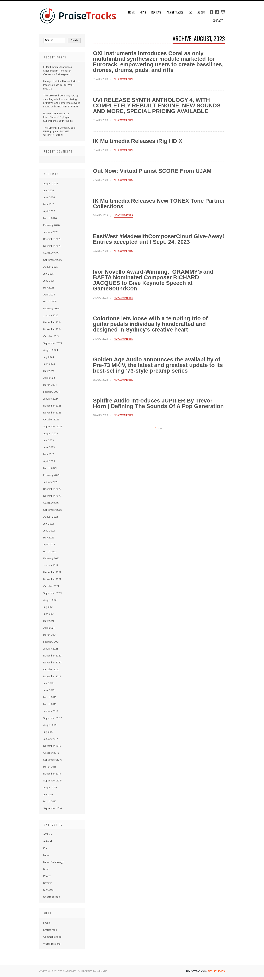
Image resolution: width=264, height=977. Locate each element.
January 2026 (50, 232)
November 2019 (52, 676)
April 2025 (49, 295)
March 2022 (50, 551)
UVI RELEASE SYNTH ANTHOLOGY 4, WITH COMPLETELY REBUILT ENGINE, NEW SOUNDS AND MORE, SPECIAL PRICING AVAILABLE (157, 105)
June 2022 (49, 531)
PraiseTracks (174, 12)
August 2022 (50, 517)
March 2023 (50, 468)
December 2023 (52, 406)
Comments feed (52, 937)
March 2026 (50, 218)
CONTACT (217, 20)
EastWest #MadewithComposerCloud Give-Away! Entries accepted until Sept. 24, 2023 (158, 239)
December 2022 (52, 489)
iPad (45, 848)
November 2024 (52, 329)
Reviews (156, 12)
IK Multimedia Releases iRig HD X (137, 141)
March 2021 (49, 635)
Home (131, 12)
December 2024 (52, 322)
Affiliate (47, 834)
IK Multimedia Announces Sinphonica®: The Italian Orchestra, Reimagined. (57, 70)
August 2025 (50, 267)
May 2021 (48, 621)
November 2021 (52, 579)
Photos (47, 876)
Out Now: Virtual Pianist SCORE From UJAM (152, 171)
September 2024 (52, 343)
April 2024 (49, 378)
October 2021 (51, 586)
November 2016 (52, 746)
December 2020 (52, 656)
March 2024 (50, 385)
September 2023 (52, 427)
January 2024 (50, 399)
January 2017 (50, 739)
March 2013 (49, 801)
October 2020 (51, 670)
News (143, 12)
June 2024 (49, 364)
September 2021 (52, 593)
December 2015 (52, 774)
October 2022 (51, 503)
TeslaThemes (216, 971)
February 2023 (51, 475)
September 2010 (52, 808)
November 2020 (52, 663)
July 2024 (48, 357)
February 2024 (51, 392)
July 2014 (48, 794)
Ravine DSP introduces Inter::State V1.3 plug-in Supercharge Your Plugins (58, 117)
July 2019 (48, 683)
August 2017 (50, 725)
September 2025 (52, 260)
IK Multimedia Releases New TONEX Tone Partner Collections (159, 203)
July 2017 (48, 732)
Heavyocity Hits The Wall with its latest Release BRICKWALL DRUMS (62, 85)
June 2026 (49, 197)
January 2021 (50, 649)
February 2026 (51, 225)
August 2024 (50, 350)
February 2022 (51, 558)
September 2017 (52, 718)
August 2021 (50, 600)
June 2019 (49, 690)
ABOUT (201, 12)
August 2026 (50, 184)
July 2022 (48, 524)
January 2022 (50, 565)
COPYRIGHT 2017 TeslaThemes (58, 971)
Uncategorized (51, 897)
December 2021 (52, 572)
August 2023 (50, 433)
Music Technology (53, 862)
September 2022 (52, 510)
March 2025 (50, 302)
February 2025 (51, 308)
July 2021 (48, 607)
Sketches (48, 890)
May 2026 (48, 204)
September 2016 (52, 760)
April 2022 (49, 545)
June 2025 (49, 281)
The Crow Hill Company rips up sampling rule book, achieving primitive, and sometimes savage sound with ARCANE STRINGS (61, 101)
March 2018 (49, 704)
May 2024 (48, 371)
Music (46, 855)
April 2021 (49, 628)
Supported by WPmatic (92, 971)
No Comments (123, 79)
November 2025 (52, 246)
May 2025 (48, 288)
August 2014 (50, 788)
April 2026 (49, 211)
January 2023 (50, 482)
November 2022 (52, 496)
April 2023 (49, 461)
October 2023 (51, 420)
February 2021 (51, 642)
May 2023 (48, 454)
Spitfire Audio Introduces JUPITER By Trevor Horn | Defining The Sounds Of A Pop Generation (158, 403)
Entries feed (50, 930)
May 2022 (48, 538)
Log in (46, 923)
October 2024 (51, 336)
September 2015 (52, 781)
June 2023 (49, 447)
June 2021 (48, 614)
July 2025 (48, 274)
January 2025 (50, 315)
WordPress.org (51, 944)
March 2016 (49, 767)
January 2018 (50, 711)
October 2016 (51, 753)
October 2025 (51, 253)
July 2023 (48, 440)
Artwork (47, 841)
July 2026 (48, 190)
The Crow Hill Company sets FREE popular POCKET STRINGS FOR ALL (59, 131)
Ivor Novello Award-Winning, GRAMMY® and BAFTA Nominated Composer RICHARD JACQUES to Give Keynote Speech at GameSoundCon (153, 280)
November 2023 (52, 413)
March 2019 (49, 697)
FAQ (190, 12)
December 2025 (52, 239)
